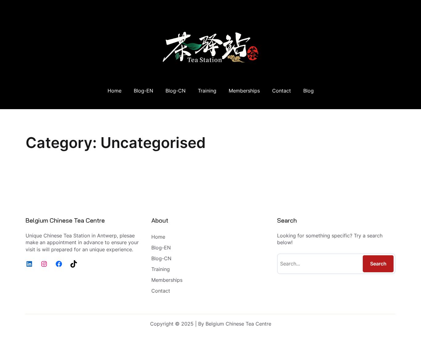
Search (378, 264)
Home (114, 91)
